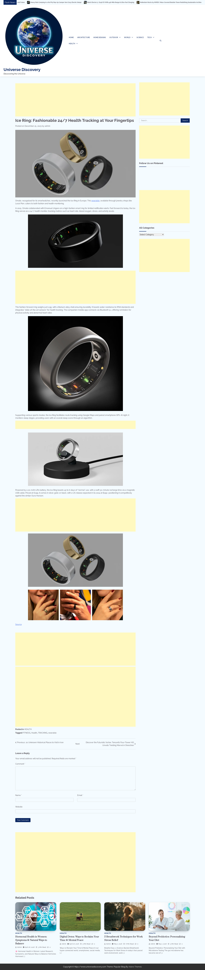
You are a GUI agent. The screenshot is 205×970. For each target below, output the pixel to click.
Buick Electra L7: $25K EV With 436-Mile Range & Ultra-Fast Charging (58, 2)
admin (47, 126)
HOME (71, 37)
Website (18, 807)
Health (34, 733)
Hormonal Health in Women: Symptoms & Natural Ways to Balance (31, 940)
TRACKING (42, 733)
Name (18, 795)
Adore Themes (135, 967)
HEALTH (72, 44)
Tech (149, 37)
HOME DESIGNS (99, 37)
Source (18, 624)
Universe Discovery (22, 69)
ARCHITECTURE (83, 37)
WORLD (127, 37)
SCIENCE (140, 37)
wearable (95, 201)
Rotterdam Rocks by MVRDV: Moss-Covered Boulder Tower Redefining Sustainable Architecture (120, 2)
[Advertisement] (75, 99)
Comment (20, 764)
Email (80, 795)
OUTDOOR (113, 37)
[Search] (160, 40)
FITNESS (26, 733)
